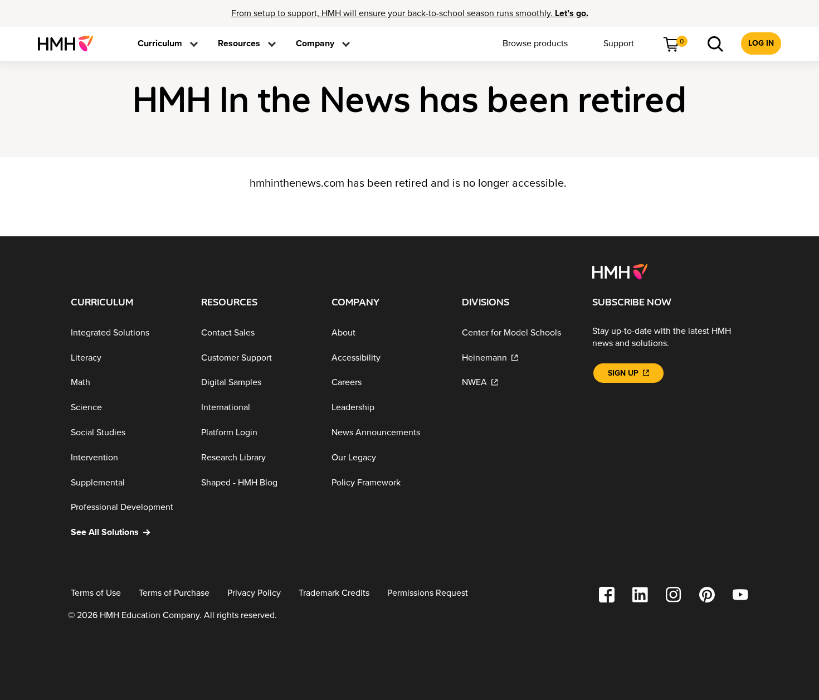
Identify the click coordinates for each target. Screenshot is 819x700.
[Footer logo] (619, 270)
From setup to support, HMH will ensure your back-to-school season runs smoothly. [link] (409, 13)
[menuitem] (70, 43)
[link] (70, 43)
